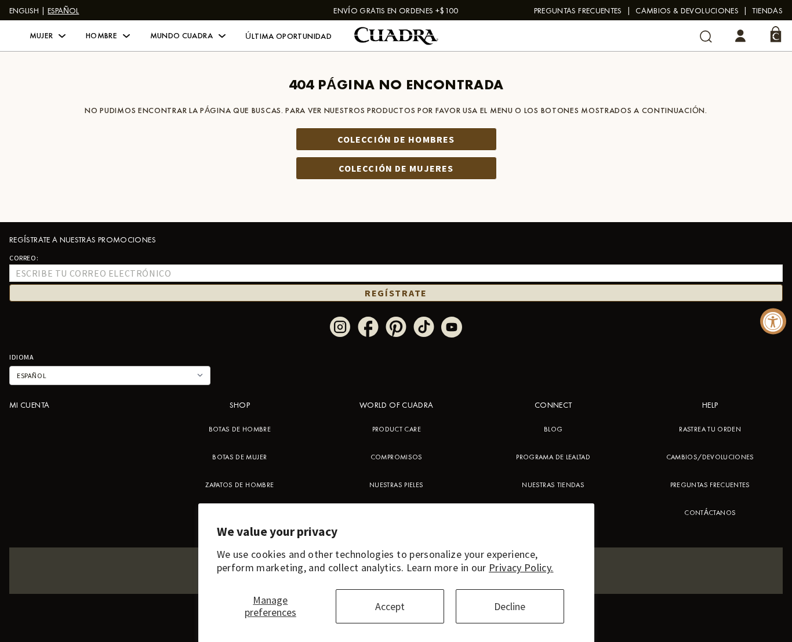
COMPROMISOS (396, 457)
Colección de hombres (396, 139)
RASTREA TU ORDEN (710, 429)
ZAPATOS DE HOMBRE (239, 484)
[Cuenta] (740, 36)
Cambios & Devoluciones (687, 10)
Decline (509, 606)
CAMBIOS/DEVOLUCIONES (710, 457)
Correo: (23, 257)
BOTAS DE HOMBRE (240, 429)
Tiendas (767, 10)
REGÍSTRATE (396, 293)
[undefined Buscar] (706, 36)
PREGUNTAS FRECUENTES (578, 10)
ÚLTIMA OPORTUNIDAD (288, 36)
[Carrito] (776, 34)
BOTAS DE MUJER (239, 457)
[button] (48, 36)
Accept (390, 606)
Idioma (21, 357)
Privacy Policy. (521, 567)
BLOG (553, 429)
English (24, 10)
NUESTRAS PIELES (396, 484)
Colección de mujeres (396, 168)
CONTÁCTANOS (710, 512)
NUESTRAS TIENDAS (553, 484)
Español (63, 10)
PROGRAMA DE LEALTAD (553, 457)
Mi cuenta (29, 405)
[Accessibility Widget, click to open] (773, 321)
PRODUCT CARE (396, 429)
